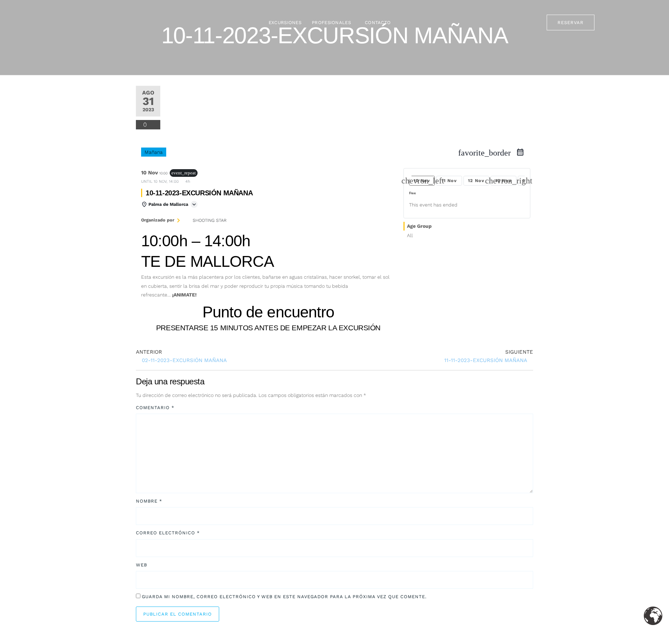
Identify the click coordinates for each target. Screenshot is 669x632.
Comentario (155, 407)
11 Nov (449, 180)
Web (141, 564)
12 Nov (476, 180)
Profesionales (331, 22)
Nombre (149, 501)
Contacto (378, 22)
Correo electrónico (168, 532)
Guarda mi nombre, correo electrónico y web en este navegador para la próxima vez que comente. (284, 596)
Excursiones (285, 22)
